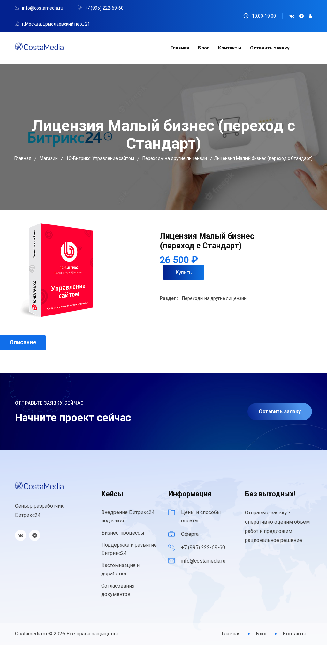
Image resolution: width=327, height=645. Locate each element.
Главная (180, 48)
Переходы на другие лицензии (214, 298)
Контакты (229, 48)
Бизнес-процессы (122, 533)
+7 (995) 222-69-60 (104, 8)
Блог (203, 48)
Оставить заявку (270, 48)
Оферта (190, 534)
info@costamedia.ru (42, 8)
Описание (23, 342)
